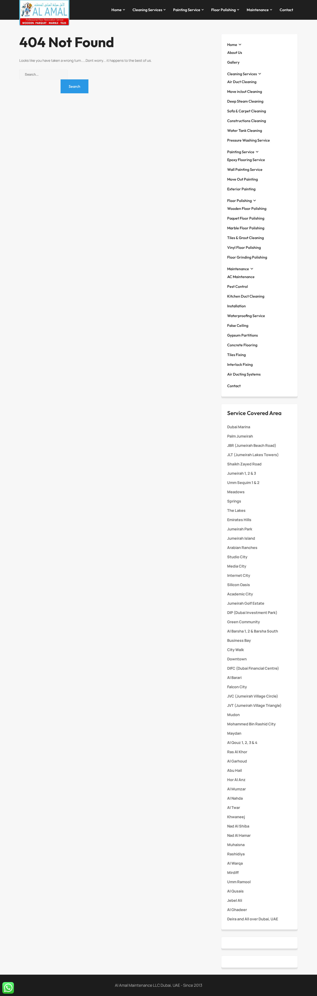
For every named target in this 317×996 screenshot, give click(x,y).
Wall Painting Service (244, 169)
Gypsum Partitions (242, 335)
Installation (236, 306)
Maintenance (258, 9)
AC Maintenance (241, 276)
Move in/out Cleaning (244, 91)
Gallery (233, 62)
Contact (286, 9)
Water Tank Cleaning (244, 130)
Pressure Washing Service (248, 140)
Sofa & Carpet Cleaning (246, 111)
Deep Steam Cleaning (245, 101)
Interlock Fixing (240, 364)
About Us (234, 52)
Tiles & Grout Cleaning (245, 237)
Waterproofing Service (246, 315)
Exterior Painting (241, 189)
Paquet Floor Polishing (245, 218)
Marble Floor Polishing (245, 228)
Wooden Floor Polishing (246, 208)
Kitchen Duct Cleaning (245, 296)
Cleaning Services (147, 9)
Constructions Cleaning (246, 120)
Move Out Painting (242, 179)
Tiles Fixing (236, 354)
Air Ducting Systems (244, 374)
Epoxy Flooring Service (246, 159)
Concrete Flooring (242, 345)
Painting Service (186, 9)
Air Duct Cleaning (241, 81)
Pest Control (237, 286)
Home (116, 9)
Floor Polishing (223, 9)
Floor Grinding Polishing (247, 257)
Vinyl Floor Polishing (244, 247)
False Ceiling (237, 325)
